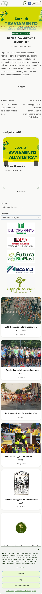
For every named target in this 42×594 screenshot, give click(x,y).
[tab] (17, 191)
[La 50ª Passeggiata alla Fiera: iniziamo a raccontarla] (21, 310)
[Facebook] (29, 3)
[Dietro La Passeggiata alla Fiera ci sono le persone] (21, 438)
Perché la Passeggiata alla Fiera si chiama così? (21, 501)
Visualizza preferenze (21, 585)
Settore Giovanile (15, 166)
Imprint (34, 591)
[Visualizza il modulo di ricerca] (25, 3)
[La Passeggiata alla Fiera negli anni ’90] (21, 396)
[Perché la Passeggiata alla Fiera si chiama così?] (21, 482)
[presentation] (21, 149)
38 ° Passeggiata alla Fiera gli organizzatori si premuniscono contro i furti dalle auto (32, 109)
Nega (21, 580)
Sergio (13, 46)
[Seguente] (36, 163)
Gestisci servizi (20, 567)
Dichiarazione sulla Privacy (23, 591)
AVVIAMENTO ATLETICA (16, 26)
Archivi (4, 203)
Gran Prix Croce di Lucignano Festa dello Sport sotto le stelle (9, 107)
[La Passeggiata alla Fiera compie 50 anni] (21, 528)
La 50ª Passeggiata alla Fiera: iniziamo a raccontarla (21, 328)
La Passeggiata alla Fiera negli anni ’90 (21, 413)
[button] (39, 549)
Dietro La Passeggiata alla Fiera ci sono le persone (21, 458)
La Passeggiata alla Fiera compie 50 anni (21, 546)
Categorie (5, 214)
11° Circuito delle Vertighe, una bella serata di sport (21, 371)
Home (3, 26)
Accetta (21, 574)
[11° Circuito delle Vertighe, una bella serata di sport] (21, 353)
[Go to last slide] (6, 163)
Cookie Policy (10, 591)
